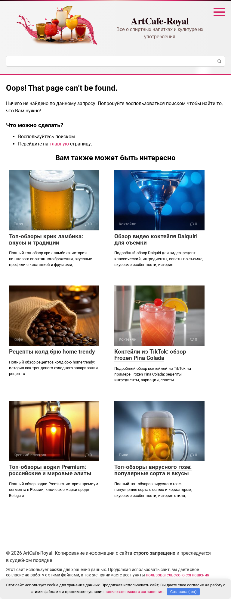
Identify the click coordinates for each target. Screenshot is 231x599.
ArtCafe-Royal (160, 21)
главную (59, 144)
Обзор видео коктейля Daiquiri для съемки (156, 239)
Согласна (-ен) (183, 591)
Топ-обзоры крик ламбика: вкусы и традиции (46, 239)
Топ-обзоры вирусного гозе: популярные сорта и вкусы (153, 470)
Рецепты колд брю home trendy (52, 351)
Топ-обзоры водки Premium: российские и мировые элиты (50, 470)
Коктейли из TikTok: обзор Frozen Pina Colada (150, 354)
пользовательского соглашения (177, 575)
